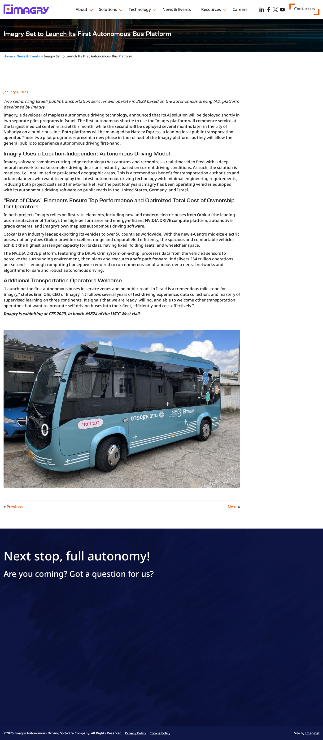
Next (232, 506)
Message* (104, 617)
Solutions (108, 9)
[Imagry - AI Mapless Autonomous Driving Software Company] (26, 9)
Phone (9, 660)
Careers (239, 9)
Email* (9, 638)
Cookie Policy (160, 733)
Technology (140, 9)
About (81, 9)
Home (8, 56)
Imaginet (312, 733)
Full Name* (13, 617)
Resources (211, 9)
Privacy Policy (169, 684)
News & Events (176, 9)
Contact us (304, 8)
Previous (15, 506)
